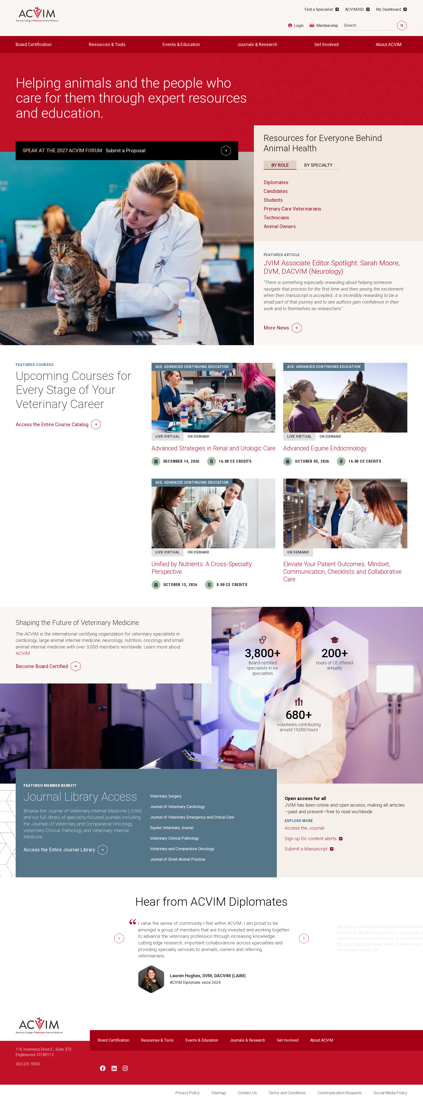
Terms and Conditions (287, 1093)
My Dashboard (388, 9)
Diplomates (276, 182)
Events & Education (182, 44)
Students (273, 200)
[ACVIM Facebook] (103, 1069)
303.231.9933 (28, 1064)
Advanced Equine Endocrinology (325, 448)
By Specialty (318, 165)
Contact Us (247, 1093)
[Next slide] (303, 938)
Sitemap (219, 1093)
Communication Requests (339, 1093)
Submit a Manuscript (306, 849)
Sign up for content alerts (311, 838)
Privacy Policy (188, 1093)
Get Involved (327, 44)
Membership (327, 25)
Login (299, 25)
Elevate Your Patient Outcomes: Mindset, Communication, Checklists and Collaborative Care (342, 572)
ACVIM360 (354, 9)
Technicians (276, 218)
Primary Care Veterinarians (292, 209)
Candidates (276, 191)
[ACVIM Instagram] (125, 1069)
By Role (280, 165)
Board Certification (34, 44)
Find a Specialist (319, 9)
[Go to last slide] (119, 938)
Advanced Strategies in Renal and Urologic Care (213, 448)
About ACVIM (389, 44)
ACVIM (23, 653)
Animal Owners (280, 226)
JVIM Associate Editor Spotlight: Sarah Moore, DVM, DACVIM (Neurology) (332, 267)
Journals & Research (257, 44)
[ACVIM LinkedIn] (114, 1069)
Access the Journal (304, 828)
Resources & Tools (108, 44)
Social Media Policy (390, 1093)
